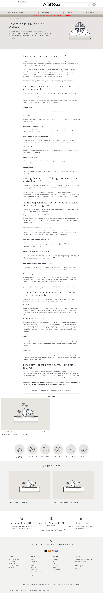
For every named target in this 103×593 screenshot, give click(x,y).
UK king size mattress (31, 187)
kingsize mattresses (33, 340)
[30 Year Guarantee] (44, 12)
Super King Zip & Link (36, 571)
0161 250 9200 (22, 1)
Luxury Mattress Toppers (48, 9)
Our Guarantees (12, 561)
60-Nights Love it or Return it (15, 565)
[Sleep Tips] (58, 452)
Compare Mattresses (7, 431)
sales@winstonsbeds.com (81, 561)
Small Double (34, 561)
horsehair (39, 150)
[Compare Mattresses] (19, 452)
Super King (33, 567)
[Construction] (32, 452)
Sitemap (48, 590)
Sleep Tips (12, 499)
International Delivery (58, 575)
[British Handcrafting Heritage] (17, 12)
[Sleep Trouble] (71, 452)
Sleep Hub (70, 9)
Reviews (77, 9)
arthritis (41, 171)
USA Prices (61, 9)
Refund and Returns (24, 590)
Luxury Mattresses (20, 9)
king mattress (58, 255)
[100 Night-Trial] (68, 12)
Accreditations (12, 567)
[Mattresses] (45, 452)
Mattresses (55, 559)
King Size (33, 565)
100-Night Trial (12, 563)
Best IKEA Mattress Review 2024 (15, 434)
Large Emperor (34, 575)
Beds (54, 561)
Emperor (33, 573)
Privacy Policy (42, 590)
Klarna (54, 571)
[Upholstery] (83, 452)
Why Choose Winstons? (14, 559)
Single (32, 559)
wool (50, 150)
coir (57, 150)
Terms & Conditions (33, 590)
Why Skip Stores (56, 569)
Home (10, 18)
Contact (54, 577)
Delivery (54, 573)
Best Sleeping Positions (19, 503)
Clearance (85, 9)
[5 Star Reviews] (91, 12)
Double (32, 563)
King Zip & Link (34, 569)
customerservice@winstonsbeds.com (83, 559)
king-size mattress (40, 93)
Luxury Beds (33, 9)
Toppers (54, 563)
